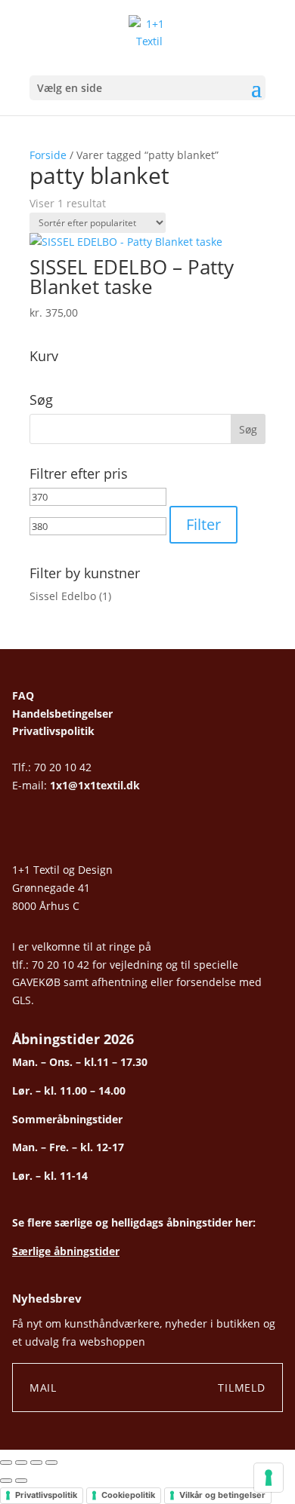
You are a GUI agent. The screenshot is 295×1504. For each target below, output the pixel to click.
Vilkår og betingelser (222, 1495)
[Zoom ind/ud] (6, 1462)
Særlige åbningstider (66, 1251)
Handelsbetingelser (62, 713)
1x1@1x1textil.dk (95, 785)
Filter (203, 524)
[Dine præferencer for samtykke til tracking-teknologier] (268, 1477)
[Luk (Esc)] (51, 1462)
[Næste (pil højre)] (21, 1480)
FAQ (23, 695)
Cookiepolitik (128, 1495)
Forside (48, 155)
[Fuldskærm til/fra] (21, 1462)
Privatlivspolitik (53, 731)
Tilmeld (242, 1387)
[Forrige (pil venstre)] (6, 1480)
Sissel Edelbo (63, 596)
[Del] (36, 1462)
